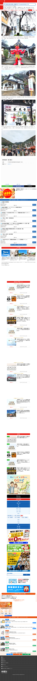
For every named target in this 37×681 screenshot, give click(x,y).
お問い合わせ (4, 664)
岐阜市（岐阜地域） (19, 515)
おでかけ (3, 263)
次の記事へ (29, 184)
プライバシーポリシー (5, 666)
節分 (7, 263)
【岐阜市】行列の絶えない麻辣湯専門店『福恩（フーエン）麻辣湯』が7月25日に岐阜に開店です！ (23, 297)
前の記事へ (8, 184)
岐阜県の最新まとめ (10, 515)
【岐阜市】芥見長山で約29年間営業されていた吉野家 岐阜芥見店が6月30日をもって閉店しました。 (23, 411)
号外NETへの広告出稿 (5, 662)
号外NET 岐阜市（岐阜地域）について (7, 668)
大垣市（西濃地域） (10, 517)
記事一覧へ (18, 184)
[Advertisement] (18, 274)
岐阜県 (15, 6)
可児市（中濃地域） (17, 517)
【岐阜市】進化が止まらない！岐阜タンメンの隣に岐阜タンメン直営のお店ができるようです (23, 340)
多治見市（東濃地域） (25, 517)
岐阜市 (6, 263)
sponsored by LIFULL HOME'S (24, 617)
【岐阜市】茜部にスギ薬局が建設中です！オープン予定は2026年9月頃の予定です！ (23, 329)
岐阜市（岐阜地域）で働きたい (14, 199)
